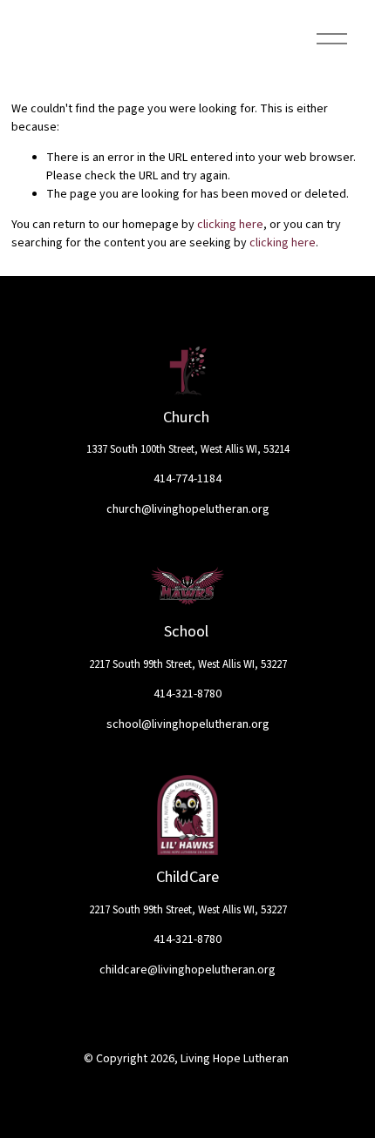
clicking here (230, 224)
